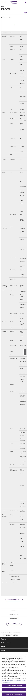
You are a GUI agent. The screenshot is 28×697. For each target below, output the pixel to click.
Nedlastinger (13, 618)
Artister (3, 650)
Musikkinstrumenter (17, 632)
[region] (14, 674)
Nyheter (3, 646)
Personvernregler (10, 680)
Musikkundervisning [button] (5, 643)
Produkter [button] (3, 639)
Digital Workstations (7, 635)
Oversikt (13, 610)
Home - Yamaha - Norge (6, 632)
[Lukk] (26, 654)
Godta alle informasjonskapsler (14, 694)
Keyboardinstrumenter (7, 634)
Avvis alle (14, 689)
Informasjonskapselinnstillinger (14, 685)
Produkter (16, 634)
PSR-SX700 (15, 635)
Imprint (3, 680)
